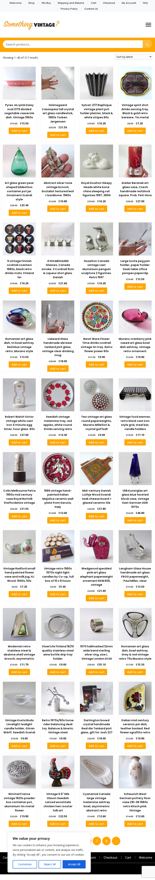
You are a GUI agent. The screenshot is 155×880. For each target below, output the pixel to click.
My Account (129, 3)
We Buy (46, 3)
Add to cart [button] (19, 130)
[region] (49, 852)
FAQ (145, 3)
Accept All (74, 864)
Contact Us (91, 9)
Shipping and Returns (71, 3)
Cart (93, 3)
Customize (25, 864)
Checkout (109, 3)
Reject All (50, 864)
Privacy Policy (69, 9)
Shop (31, 3)
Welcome (15, 3)
